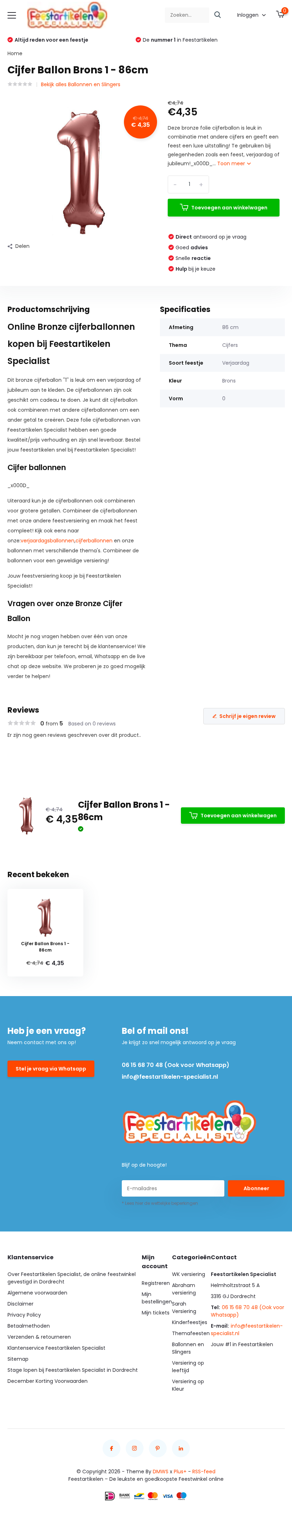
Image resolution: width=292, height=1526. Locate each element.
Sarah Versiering (184, 1307)
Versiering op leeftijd (188, 1366)
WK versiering (188, 1274)
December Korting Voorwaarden (47, 1381)
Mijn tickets (156, 1312)
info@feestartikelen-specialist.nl (170, 1077)
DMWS (160, 1471)
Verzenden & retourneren (39, 1336)
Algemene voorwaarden (37, 1292)
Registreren (156, 1283)
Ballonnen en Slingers (188, 1348)
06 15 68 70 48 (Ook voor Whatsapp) (175, 1065)
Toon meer (231, 163)
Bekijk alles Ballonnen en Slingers (80, 84)
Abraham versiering (184, 1289)
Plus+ (180, 1471)
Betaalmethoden (28, 1325)
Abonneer (256, 1188)
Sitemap (17, 1359)
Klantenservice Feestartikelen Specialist (56, 1347)
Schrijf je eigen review (247, 716)
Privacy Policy (24, 1314)
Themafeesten (191, 1333)
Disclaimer (20, 1303)
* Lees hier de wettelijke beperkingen (160, 1203)
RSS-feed (203, 1471)
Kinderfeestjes (189, 1322)
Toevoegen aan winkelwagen (229, 207)
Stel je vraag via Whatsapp (51, 1068)
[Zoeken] (218, 15)
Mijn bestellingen (157, 1298)
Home (14, 53)
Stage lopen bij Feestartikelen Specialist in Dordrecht (72, 1370)
